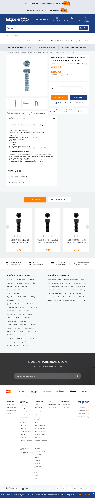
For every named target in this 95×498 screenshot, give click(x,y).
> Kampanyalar (65, 404)
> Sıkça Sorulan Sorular (26, 415)
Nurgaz (9, 279)
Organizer (22, 321)
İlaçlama (32, 338)
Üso (71, 293)
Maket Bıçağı (11, 342)
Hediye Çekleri (57, 41)
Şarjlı (34, 283)
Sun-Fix (50, 283)
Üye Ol (77, 21)
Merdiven (23, 324)
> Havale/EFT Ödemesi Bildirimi (26, 441)
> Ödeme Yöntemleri (54, 404)
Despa (56, 300)
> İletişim (8, 413)
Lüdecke (82, 297)
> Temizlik (37, 437)
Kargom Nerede (78, 41)
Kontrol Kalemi (29, 328)
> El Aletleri (37, 404)
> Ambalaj (37, 460)
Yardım (87, 41)
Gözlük (20, 300)
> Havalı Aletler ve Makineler (39, 418)
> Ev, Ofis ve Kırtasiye (40, 434)
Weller (50, 304)
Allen (30, 314)
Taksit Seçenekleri (17, 177)
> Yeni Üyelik (23, 425)
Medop (81, 293)
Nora (77, 300)
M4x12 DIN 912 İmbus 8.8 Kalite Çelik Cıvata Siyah (19, 241)
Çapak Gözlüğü (23, 311)
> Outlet (36, 475)
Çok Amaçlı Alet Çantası (15, 304)
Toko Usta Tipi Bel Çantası (15, 290)
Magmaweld (74, 279)
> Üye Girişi (23, 428)
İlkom (66, 293)
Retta (49, 286)
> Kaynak (36, 457)
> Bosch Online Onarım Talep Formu (26, 453)
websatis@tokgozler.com (83, 416)
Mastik (9, 317)
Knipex (70, 290)
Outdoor (31, 279)
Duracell (76, 290)
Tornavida (10, 338)
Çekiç (36, 331)
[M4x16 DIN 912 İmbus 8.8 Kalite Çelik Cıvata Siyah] (48, 222)
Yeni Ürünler (23, 41)
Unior (60, 290)
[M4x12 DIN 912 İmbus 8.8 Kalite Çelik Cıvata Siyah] (19, 222)
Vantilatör (27, 335)
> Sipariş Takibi (24, 445)
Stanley (50, 300)
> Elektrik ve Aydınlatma (37, 447)
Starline (72, 300)
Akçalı (76, 297)
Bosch (54, 279)
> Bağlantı (37, 463)
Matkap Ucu (11, 314)
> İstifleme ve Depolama (37, 467)
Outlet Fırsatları (46, 41)
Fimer (82, 279)
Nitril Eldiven (31, 304)
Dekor (60, 297)
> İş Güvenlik (37, 415)
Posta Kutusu (11, 321)
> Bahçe (36, 422)
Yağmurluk (10, 311)
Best (64, 290)
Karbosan (66, 279)
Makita (66, 286)
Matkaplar (24, 345)
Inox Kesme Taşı (33, 307)
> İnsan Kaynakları (11, 410)
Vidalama (19, 283)
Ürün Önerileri (16, 183)
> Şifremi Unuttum (25, 431)
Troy (84, 283)
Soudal (83, 300)
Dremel (65, 297)
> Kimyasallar (37, 443)
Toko (49, 279)
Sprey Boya (26, 317)
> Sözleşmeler (24, 412)
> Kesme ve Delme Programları (39, 408)
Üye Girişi (66, 21)
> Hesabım (23, 434)
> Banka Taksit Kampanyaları (52, 408)
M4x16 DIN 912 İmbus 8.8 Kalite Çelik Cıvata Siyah (47, 241)
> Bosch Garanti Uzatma (24, 448)
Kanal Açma (21, 338)
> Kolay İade (23, 405)
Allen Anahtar (32, 290)
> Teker (36, 478)
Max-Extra (68, 283)
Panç (28, 331)
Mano (77, 286)
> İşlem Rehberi (24, 409)
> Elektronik (37, 454)
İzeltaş (59, 279)
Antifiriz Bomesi (12, 345)
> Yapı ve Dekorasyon (40, 428)
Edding (9, 286)
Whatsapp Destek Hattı (18, 113)
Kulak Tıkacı (11, 300)
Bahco (50, 290)
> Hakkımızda (10, 404)
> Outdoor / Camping (40, 425)
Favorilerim (57, 21)
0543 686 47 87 (83, 413)
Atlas (67, 300)
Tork (61, 286)
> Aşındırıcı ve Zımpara (40, 440)
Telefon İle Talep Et (39, 113)
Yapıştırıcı (33, 324)
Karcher (61, 300)
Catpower (51, 293)
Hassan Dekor (52, 297)
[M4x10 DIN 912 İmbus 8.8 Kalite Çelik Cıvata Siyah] (76, 222)
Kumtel (75, 293)
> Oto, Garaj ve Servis (40, 431)
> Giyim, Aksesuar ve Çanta (39, 471)
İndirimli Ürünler (34, 41)
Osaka (56, 283)
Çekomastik (59, 293)
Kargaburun (11, 331)
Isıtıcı (19, 335)
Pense (9, 328)
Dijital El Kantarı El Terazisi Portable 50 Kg (21, 297)
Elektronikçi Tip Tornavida (15, 307)
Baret (17, 286)
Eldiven (24, 286)
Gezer (72, 286)
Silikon (17, 317)
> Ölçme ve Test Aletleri (40, 451)
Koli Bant (22, 314)
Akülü (27, 283)
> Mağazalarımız (11, 407)
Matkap (9, 283)
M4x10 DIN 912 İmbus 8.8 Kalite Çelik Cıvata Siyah (76, 241)
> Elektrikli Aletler (39, 412)
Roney (76, 283)
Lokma (21, 331)
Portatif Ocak (20, 279)
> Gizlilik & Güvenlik (26, 418)
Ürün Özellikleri (16, 118)
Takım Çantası (12, 324)
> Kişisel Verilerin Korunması (25, 421)
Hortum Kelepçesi (13, 293)
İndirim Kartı (67, 41)
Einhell (55, 290)
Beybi (71, 297)
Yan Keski (17, 328)
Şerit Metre (10, 335)
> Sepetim (23, 437)
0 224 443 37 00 (83, 410)
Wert (80, 283)
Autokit (82, 286)
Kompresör (23, 342)
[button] (14, 236)
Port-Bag (55, 286)
